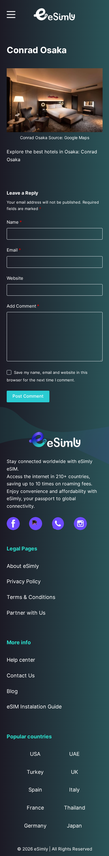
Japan (74, 826)
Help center (21, 660)
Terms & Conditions (31, 597)
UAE (74, 754)
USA (35, 754)
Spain (35, 790)
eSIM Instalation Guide (34, 707)
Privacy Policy (24, 581)
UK (74, 772)
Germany (35, 826)
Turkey (35, 772)
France (35, 808)
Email (14, 250)
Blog (12, 691)
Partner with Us (26, 613)
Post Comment (28, 396)
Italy (74, 790)
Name (14, 222)
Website (15, 278)
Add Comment (23, 306)
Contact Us (21, 675)
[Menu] (11, 14)
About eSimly (23, 566)
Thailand (74, 808)
